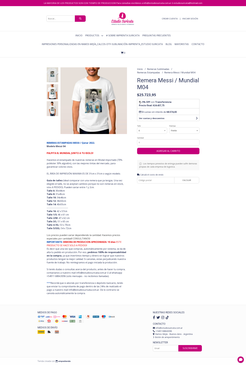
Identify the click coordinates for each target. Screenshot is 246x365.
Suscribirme (190, 348)
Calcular (186, 180)
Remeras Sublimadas (158, 69)
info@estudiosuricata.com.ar (169, 328)
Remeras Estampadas (149, 72)
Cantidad (140, 138)
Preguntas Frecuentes (156, 35)
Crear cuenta (170, 18)
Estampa (172, 126)
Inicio (78, 35)
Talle (139, 126)
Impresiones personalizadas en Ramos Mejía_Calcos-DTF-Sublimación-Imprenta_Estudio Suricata (102, 44)
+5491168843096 (163, 331)
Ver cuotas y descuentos (151, 118)
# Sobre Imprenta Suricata (123, 35)
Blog (169, 44)
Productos (92, 35)
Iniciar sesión (190, 18)
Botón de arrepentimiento (167, 337)
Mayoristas (182, 44)
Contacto (198, 44)
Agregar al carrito (168, 151)
